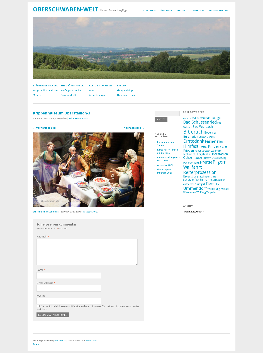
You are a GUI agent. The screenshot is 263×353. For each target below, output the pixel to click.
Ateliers (187, 118)
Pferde (206, 162)
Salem (213, 177)
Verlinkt (182, 10)
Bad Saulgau (213, 118)
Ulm (217, 184)
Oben (36, 344)
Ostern (207, 158)
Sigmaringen (208, 179)
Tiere (210, 183)
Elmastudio (91, 340)
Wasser (225, 189)
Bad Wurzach (202, 127)
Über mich (166, 10)
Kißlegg (223, 147)
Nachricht (43, 236)
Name (40, 270)
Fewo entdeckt (68, 95)
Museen (37, 95)
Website (40, 295)
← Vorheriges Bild (44, 127)
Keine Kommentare (78, 118)
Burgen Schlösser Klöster (45, 90)
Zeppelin (211, 192)
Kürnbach (205, 151)
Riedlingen (204, 176)
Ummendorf (195, 188)
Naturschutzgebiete (196, 154)
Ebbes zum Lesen (126, 95)
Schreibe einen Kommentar (46, 211)
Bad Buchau (198, 118)
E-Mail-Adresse (45, 282)
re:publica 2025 (165, 165)
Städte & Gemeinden (45, 85)
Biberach (193, 132)
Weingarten (189, 192)
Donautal (211, 137)
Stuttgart (200, 184)
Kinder (213, 146)
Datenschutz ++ (218, 10)
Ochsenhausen (193, 157)
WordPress (60, 340)
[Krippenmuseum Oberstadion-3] (88, 205)
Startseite (149, 10)
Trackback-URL (89, 211)
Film (220, 141)
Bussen (202, 136)
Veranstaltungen (97, 95)
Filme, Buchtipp (125, 90)
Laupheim (216, 150)
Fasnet (210, 141)
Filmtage (203, 147)
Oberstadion (219, 154)
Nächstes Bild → (134, 127)
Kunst (92, 90)
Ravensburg (190, 176)
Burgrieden (190, 136)
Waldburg (213, 189)
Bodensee (210, 132)
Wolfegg (201, 192)
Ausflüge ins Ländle (71, 90)
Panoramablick (191, 162)
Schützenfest (191, 179)
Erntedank (193, 141)
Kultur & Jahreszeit (101, 85)
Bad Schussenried (200, 122)
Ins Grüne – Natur (72, 85)
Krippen (188, 150)
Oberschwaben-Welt (65, 9)
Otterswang (219, 157)
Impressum (198, 10)
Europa (121, 85)
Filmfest (190, 146)
